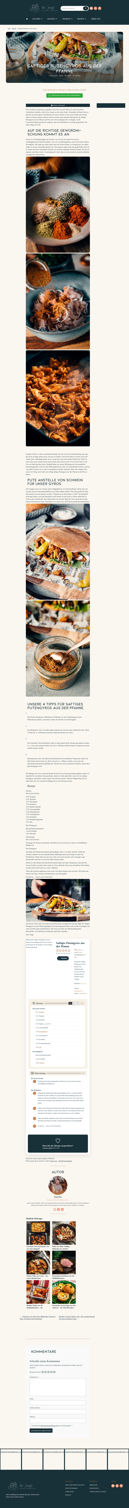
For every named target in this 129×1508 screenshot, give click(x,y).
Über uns (95, 19)
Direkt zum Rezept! (59, 105)
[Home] (27, 19)
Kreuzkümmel (43, 1031)
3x (78, 1003)
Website (32, 1417)
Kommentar (34, 1377)
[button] (57, 950)
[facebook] (58, 1209)
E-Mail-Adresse (35, 1408)
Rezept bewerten (35, 1372)
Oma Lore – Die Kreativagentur (61, 1161)
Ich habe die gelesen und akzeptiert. (52, 1426)
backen (51, 19)
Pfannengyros (52, 90)
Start (9, 28)
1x (70, 1003)
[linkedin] (62, 1209)
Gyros (45, 90)
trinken (66, 19)
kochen (36, 19)
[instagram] (54, 1209)
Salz (40, 1047)
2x (74, 1003)
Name (32, 1399)
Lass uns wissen (47, 1148)
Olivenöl (41, 1063)
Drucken (64, 958)
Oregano (41, 1012)
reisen (80, 19)
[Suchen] (85, 8)
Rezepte (14, 28)
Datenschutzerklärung (48, 1426)
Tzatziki (83, 90)
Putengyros (62, 90)
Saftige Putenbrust (73, 90)
